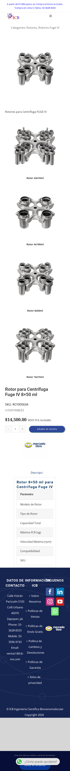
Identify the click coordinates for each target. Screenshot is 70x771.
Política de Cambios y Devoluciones (35, 646)
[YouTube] (60, 601)
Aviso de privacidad (35, 680)
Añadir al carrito (47, 428)
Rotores (32, 28)
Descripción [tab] (38, 473)
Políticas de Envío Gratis (35, 629)
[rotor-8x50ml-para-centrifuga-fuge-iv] (35, 69)
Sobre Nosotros (35, 598)
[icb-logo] (13, 13)
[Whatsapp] (55, 611)
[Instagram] (50, 601)
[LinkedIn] (60, 592)
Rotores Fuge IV (48, 28)
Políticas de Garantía (35, 665)
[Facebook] (50, 592)
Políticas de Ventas (35, 614)
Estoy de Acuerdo (35, 765)
